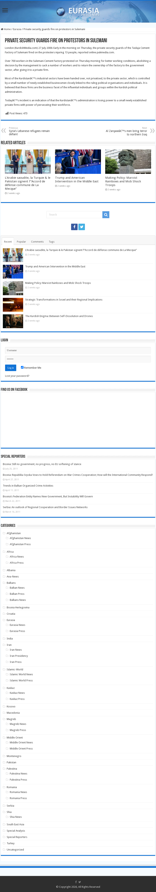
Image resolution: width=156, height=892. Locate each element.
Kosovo (11, 706)
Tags (51, 241)
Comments (37, 241)
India (10, 638)
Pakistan (11, 762)
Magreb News (18, 723)
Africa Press (17, 562)
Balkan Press (17, 593)
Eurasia (17, 29)
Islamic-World (15, 669)
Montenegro (14, 756)
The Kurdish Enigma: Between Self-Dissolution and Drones (59, 316)
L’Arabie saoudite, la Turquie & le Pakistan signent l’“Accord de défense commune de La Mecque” (27, 183)
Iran (9, 644)
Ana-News (13, 576)
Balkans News (18, 599)
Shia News (16, 816)
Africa (10, 551)
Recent (8, 241)
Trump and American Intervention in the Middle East (77, 179)
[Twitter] (81, 227)
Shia (9, 812)
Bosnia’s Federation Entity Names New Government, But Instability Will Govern (48, 496)
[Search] (105, 214)
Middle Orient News (21, 742)
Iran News (16, 649)
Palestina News (18, 773)
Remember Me (32, 367)
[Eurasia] (78, 11)
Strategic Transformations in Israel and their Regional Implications (63, 299)
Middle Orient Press (21, 748)
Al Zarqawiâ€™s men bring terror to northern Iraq (126, 131)
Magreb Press (18, 730)
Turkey (10, 843)
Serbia (10, 805)
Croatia (11, 613)
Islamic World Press (21, 680)
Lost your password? (17, 375)
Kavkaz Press (17, 698)
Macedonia (13, 712)
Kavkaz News (17, 692)
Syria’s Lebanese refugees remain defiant (29, 131)
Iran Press (16, 661)
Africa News (17, 556)
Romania (12, 787)
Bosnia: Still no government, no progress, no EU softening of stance (42, 464)
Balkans (11, 582)
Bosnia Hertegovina (18, 607)
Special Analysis (16, 830)
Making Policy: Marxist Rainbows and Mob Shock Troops (123, 181)
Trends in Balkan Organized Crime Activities (28, 485)
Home (7, 29)
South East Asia (15, 824)
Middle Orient (15, 737)
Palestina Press (18, 779)
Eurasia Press (17, 631)
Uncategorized (15, 849)
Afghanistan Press (20, 544)
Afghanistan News (20, 538)
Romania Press (18, 798)
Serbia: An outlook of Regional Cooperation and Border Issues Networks (45, 507)
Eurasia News (17, 624)
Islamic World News (21, 674)
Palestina (12, 768)
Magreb (11, 719)
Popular (21, 241)
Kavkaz (11, 687)
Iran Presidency (19, 655)
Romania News (18, 792)
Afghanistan (14, 533)
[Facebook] (74, 227)
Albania (11, 570)
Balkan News (17, 587)
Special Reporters (17, 837)
